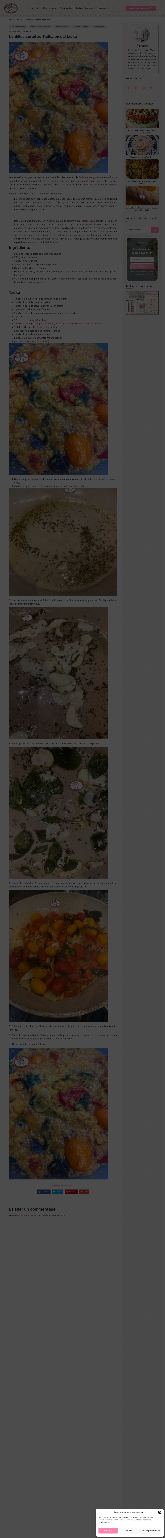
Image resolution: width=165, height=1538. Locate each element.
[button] (160, 1512)
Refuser (128, 1530)
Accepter (108, 1530)
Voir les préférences (150, 1530)
